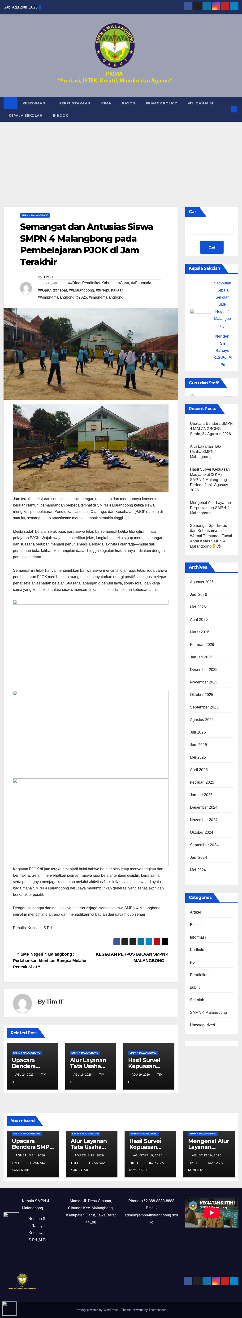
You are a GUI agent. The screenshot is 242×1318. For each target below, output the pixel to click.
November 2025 (204, 682)
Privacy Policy (161, 103)
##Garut (44, 290)
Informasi (198, 937)
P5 (192, 962)
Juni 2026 (198, 594)
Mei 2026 (198, 607)
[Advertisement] (121, 157)
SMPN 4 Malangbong (35, 215)
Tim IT (48, 277)
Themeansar (157, 1310)
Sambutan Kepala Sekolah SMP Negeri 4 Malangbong (222, 304)
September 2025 (204, 707)
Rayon (128, 103)
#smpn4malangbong (106, 297)
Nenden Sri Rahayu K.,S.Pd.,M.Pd (222, 350)
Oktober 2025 (201, 695)
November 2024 (204, 820)
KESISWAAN (34, 103)
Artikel (195, 912)
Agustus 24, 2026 (31, 1155)
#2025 (81, 297)
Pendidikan (200, 975)
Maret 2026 (199, 632)
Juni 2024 (198, 857)
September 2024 (204, 845)
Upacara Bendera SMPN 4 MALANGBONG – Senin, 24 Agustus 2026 (211, 428)
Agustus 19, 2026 (89, 1155)
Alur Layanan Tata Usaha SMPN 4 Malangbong (205, 451)
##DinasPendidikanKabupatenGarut (98, 283)
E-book (60, 115)
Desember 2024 (204, 807)
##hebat (60, 290)
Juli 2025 (198, 732)
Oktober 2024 (201, 832)
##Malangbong (81, 290)
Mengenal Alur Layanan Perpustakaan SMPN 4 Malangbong (210, 508)
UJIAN (106, 103)
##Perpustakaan (110, 290)
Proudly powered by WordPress (98, 1310)
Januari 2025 (201, 795)
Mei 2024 (198, 870)
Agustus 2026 (202, 582)
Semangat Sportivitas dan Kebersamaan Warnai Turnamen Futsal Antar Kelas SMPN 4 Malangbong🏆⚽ (211, 536)
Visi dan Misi (200, 103)
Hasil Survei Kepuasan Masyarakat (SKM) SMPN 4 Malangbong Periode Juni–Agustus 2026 (210, 479)
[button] (226, 109)
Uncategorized (202, 1025)
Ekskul (196, 925)
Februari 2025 (202, 782)
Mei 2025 (198, 757)
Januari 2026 (201, 657)
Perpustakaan (74, 103)
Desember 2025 (204, 670)
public (195, 987)
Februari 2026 (202, 645)
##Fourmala (141, 283)
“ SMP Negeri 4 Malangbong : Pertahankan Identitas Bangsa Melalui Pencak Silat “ (49, 960)
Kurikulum (198, 950)
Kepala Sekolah (25, 115)
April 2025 (199, 770)
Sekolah (197, 1000)
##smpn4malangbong (56, 297)
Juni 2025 (198, 745)
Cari (193, 211)
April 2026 (199, 620)
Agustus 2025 (202, 720)
